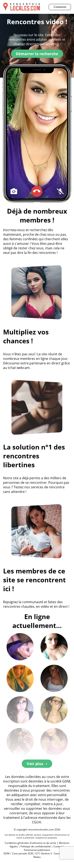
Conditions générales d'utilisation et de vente (30, 843)
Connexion (60, 6)
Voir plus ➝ (37, 763)
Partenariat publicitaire (37, 850)
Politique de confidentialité (36, 846)
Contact (57, 846)
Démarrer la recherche (37, 53)
